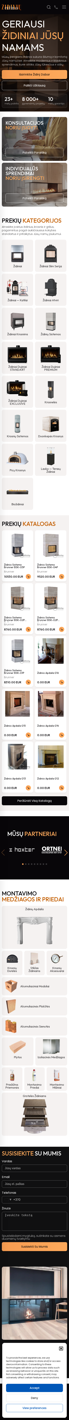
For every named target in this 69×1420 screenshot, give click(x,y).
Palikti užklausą (34, 85)
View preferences (34, 1408)
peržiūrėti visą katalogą (34, 801)
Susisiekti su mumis (34, 1247)
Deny (34, 1398)
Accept (35, 1388)
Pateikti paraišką (34, 152)
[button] (61, 1348)
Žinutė (6, 1208)
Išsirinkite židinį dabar (34, 74)
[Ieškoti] (48, 7)
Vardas (7, 1161)
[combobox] (11, 1199)
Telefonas (9, 1192)
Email (6, 1177)
